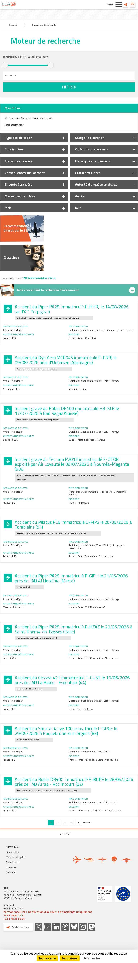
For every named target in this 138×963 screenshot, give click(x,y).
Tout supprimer (14, 124)
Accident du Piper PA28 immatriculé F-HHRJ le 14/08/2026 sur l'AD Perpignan (72, 309)
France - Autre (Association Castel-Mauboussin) (93, 759)
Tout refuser (70, 958)
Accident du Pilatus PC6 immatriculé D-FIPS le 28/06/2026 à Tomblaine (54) (73, 524)
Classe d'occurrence (19, 161)
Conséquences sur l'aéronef (25, 173)
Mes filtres (12, 108)
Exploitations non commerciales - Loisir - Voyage (94, 381)
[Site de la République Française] (104, 903)
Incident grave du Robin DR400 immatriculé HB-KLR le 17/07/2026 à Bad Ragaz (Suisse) (67, 411)
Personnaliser (92, 958)
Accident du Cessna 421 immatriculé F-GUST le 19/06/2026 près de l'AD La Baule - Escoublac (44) (72, 680)
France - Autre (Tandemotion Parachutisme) (91, 556)
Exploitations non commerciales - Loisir (89, 751)
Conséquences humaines (92, 161)
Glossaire (10, 257)
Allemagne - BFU (11, 389)
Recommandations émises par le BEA (17, 228)
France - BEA (9, 338)
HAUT (67, 834)
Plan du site (12, 862)
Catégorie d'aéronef (89, 138)
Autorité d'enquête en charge (96, 184)
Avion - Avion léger (13, 330)
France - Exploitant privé (81, 709)
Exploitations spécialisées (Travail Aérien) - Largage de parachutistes (97, 547)
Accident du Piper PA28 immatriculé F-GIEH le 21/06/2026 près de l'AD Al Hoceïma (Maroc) (71, 578)
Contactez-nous (125, 4)
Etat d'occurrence (87, 173)
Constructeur (14, 149)
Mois (8, 208)
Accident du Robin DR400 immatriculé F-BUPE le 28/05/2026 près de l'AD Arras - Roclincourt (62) (74, 782)
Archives (10, 872)
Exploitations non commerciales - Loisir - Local (93, 802)
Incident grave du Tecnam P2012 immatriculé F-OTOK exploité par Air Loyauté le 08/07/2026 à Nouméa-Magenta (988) (72, 464)
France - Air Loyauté (79, 502)
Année (79, 196)
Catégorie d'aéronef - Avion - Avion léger (31, 117)
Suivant (86, 822)
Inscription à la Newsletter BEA (132, 4)
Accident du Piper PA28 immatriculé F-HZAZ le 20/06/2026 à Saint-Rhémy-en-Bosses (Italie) (73, 629)
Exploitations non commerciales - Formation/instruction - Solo (101, 330)
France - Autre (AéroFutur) (82, 338)
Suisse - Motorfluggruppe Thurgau (87, 440)
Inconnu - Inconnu (78, 389)
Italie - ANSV (9, 658)
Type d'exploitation (18, 138)
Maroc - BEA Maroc (13, 607)
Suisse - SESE (10, 440)
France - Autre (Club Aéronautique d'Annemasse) (94, 658)
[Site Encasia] (123, 903)
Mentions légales (16, 857)
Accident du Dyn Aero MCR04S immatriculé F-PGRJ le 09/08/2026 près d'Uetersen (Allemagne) (66, 360)
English (110, 4)
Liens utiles (12, 852)
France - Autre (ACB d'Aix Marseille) (87, 607)
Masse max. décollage (20, 196)
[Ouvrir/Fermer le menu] (118, 4)
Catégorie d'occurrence (91, 149)
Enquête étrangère (18, 184)
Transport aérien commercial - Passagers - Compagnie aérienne (97, 493)
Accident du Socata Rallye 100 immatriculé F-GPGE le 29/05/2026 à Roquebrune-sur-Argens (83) (66, 731)
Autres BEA (12, 847)
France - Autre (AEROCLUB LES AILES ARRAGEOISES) (95, 810)
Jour (78, 208)
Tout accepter (47, 958)
